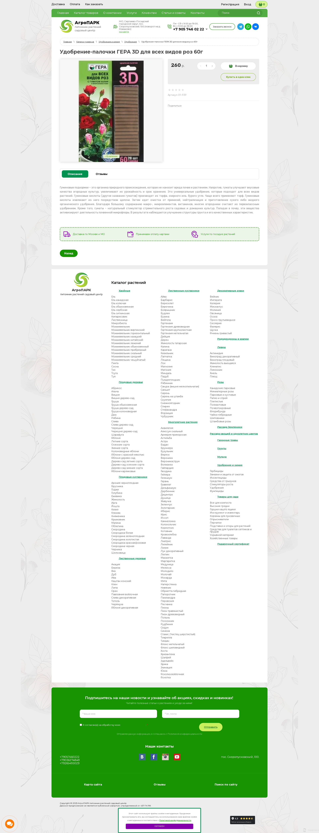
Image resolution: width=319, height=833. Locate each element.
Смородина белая (122, 532)
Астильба (166, 438)
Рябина (115, 418)
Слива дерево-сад (122, 424)
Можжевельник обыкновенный (130, 346)
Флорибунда (217, 411)
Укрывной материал (222, 534)
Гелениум (166, 477)
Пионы (165, 607)
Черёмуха (117, 604)
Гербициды (216, 471)
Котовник (166, 531)
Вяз (113, 571)
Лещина (165, 359)
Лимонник (216, 369)
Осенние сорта (120, 444)
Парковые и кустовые (223, 394)
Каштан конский (121, 581)
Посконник (167, 620)
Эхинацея (166, 667)
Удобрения (130, 41)
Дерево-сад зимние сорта (127, 467)
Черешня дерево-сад (124, 431)
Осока (213, 316)
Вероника (167, 457)
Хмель (213, 373)
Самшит (165, 389)
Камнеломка (168, 521)
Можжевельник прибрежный (128, 349)
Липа (114, 587)
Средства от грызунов (223, 481)
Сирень (165, 393)
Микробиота (119, 323)
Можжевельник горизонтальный (130, 333)
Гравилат (166, 484)
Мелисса (166, 567)
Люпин (165, 554)
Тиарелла (166, 637)
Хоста (164, 650)
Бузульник (167, 451)
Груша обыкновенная (124, 404)
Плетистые (216, 401)
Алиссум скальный (172, 431)
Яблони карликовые (123, 471)
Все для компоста (220, 502)
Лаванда (166, 537)
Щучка (214, 329)
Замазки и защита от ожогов (227, 474)
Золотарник (168, 507)
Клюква (115, 512)
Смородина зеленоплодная (127, 536)
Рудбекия (167, 624)
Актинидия (216, 353)
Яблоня (115, 438)
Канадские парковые (222, 388)
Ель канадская (119, 300)
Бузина (165, 316)
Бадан (164, 444)
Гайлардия (167, 467)
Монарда (166, 577)
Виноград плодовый (222, 359)
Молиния (215, 309)
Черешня (117, 428)
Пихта (114, 363)
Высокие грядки (219, 506)
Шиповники (217, 418)
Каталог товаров (85, 41)
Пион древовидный (172, 614)
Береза (115, 567)
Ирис (164, 514)
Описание (75, 174)
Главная (67, 41)
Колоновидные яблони (125, 451)
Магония (166, 369)
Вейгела (166, 319)
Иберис (165, 511)
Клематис (215, 366)
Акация (115, 564)
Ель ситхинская (120, 313)
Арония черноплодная (124, 482)
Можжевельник (120, 326)
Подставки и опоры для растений (230, 526)
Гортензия (167, 323)
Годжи (115, 489)
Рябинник (167, 383)
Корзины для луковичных (225, 516)
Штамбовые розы (220, 421)
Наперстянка (168, 584)
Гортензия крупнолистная (176, 329)
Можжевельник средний (126, 356)
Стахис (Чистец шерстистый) (178, 634)
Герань (165, 481)
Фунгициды (217, 491)
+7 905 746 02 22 (188, 29)
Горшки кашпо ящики (223, 509)
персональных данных (133, 725)
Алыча (115, 391)
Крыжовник (118, 519)
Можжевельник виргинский (128, 329)
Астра (164, 441)
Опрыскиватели (219, 519)
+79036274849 (70, 760)
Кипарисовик (119, 316)
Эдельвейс (167, 660)
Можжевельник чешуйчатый (128, 359)
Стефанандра (169, 409)
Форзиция (167, 413)
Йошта (115, 506)
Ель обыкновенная (122, 306)
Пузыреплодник (170, 379)
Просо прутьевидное (222, 319)
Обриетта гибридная (173, 591)
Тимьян (165, 640)
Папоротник (168, 594)
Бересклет (167, 303)
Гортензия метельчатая (174, 333)
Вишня (115, 394)
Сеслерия (215, 323)
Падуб (165, 376)
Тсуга (114, 373)
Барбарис (167, 300)
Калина (165, 346)
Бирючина (167, 306)
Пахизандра (168, 597)
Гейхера (165, 474)
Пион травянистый (172, 610)
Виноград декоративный (225, 356)
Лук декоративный (172, 551)
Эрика (164, 664)
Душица (165, 497)
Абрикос (116, 388)
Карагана (166, 349)
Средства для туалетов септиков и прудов (231, 530)
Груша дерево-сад (122, 408)
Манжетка (167, 557)
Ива (113, 577)
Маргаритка (168, 561)
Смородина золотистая (125, 539)
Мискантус (216, 306)
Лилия (164, 547)
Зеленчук (166, 504)
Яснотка (166, 677)
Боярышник (168, 309)
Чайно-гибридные (221, 414)
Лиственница (119, 319)
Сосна (115, 366)
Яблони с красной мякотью (127, 454)
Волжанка (167, 464)
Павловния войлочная (124, 594)
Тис (113, 369)
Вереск (165, 454)
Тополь (115, 601)
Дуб (113, 574)
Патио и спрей (218, 398)
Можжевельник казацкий (126, 336)
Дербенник (168, 491)
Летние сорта (119, 441)
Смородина (118, 529)
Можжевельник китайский (127, 339)
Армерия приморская (173, 434)
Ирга (114, 502)
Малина (116, 522)
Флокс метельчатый (172, 644)
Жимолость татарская (174, 343)
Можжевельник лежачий (126, 343)
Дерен (165, 339)
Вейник (214, 296)
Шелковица (118, 552)
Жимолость (118, 499)
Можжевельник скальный (126, 353)
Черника (116, 549)
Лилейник (167, 544)
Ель (113, 296)
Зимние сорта (119, 448)
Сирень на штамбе (172, 396)
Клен (114, 584)
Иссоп (164, 517)
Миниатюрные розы (222, 391)
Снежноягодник (170, 403)
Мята (164, 581)
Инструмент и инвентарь (225, 512)
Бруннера (167, 448)
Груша (115, 401)
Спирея (165, 406)
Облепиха (117, 526)
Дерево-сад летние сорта (126, 461)
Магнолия (166, 366)
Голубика (116, 492)
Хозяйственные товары (223, 538)
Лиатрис (166, 541)
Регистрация (230, 4)
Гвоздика (166, 471)
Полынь (165, 617)
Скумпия (166, 399)
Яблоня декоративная (124, 607)
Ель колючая (118, 303)
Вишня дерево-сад (122, 398)
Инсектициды (218, 477)
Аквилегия (167, 428)
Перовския (167, 601)
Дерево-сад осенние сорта (127, 464)
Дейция (165, 336)
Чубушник (167, 416)
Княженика (118, 516)
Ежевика (116, 496)
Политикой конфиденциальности (175, 820)
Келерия (215, 303)
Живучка (166, 501)
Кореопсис (167, 527)
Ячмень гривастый (221, 333)
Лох (163, 363)
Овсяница (216, 313)
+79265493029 (69, 763)
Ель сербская (119, 309)
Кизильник (167, 353)
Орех (114, 591)
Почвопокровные (220, 408)
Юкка (164, 670)
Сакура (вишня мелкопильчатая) (180, 386)
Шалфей (166, 657)
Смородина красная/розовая (128, 542)
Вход (247, 4)
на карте (124, 31)
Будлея (165, 313)
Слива (114, 421)
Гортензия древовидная (175, 326)
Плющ (213, 376)
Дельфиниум (168, 487)
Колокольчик (168, 524)
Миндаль (166, 373)
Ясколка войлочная (172, 674)
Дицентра (167, 494)
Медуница (167, 564)
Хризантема (168, 654)
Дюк (114, 414)
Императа (216, 300)
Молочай (166, 574)
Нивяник (166, 587)
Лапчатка (166, 356)
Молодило (167, 571)
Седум (164, 627)
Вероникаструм (170, 461)
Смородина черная (122, 546)
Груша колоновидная (124, 411)
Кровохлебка (168, 534)
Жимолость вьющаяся (223, 363)
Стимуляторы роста (221, 484)
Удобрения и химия (109, 41)
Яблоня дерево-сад (123, 457)
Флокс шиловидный (173, 647)
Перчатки (215, 522)
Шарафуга (117, 434)
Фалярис (215, 326)
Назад (68, 253)
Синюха (165, 630)
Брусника (117, 486)
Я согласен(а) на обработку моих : (115, 725)
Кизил (114, 509)
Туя (113, 376)
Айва (163, 296)
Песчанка (166, 604)
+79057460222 (69, 756)
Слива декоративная (123, 597)
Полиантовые (218, 404)
